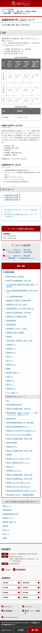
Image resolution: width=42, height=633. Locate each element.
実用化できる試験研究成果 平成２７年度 (19, 451)
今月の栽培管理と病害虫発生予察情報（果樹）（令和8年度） (22, 285)
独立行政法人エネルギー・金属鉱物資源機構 (20, 495)
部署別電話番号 (21, 569)
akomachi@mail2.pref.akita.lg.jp (19, 181)
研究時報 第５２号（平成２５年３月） (18, 482)
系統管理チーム (11, 352)
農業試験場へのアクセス (13, 470)
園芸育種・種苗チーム (13, 372)
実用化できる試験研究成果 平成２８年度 (19, 438)
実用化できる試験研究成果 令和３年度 (18, 408)
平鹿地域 (5, 597)
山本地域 (5, 587)
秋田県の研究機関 (11, 442)
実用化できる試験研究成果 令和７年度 (18, 280)
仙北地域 (25, 592)
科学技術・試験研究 (30, 11)
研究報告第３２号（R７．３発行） (17, 328)
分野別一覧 (11, 11)
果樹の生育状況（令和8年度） (15, 276)
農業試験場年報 (11, 320)
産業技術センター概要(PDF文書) (16, 316)
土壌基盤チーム (11, 344)
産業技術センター (11, 446)
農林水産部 (26, 255)
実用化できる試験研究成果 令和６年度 (18, 312)
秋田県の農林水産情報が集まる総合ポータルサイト (22, 490)
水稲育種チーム (11, 388)
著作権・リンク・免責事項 (32, 612)
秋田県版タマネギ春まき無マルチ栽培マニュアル (21, 430)
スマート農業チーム (12, 392)
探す (22, 630)
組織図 (8, 368)
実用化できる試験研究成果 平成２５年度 (19, 479)
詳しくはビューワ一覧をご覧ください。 (17, 214)
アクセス (7, 569)
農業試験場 (11, 258)
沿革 (7, 400)
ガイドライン (29, 606)
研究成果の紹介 (11, 418)
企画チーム (9, 376)
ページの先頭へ (39, 624)
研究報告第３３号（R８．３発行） (17, 304)
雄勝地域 (25, 597)
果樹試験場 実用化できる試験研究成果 (18, 300)
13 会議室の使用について (26, 258)
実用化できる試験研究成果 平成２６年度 (19, 474)
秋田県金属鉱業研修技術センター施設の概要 (20, 422)
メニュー (8, 630)
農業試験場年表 (11, 324)
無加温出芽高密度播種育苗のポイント (17, 426)
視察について (10, 466)
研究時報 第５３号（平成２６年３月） (18, 487)
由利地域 (5, 592)
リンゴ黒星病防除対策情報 (14, 296)
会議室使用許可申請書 (11, 195)
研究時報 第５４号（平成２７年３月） (18, 459)
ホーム (3, 11)
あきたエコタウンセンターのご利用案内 (18, 434)
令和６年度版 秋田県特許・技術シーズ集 (19, 340)
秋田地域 (25, 587)
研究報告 (9, 336)
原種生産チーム (11, 364)
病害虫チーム (10, 380)
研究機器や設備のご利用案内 (15, 332)
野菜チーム (9, 356)
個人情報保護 (8, 611)
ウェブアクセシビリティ (11, 617)
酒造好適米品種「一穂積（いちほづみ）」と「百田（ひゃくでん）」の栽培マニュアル (22, 413)
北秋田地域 (26, 582)
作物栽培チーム (11, 348)
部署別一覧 (16, 255)
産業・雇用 (20, 11)
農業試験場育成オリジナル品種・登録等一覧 (20, 308)
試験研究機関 (7, 13)
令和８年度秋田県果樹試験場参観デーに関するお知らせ (22, 291)
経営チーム (9, 384)
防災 (36, 630)
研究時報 (9, 454)
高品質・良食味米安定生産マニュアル (17, 462)
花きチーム (9, 360)
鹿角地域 (5, 582)
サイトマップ (8, 606)
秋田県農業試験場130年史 (14, 404)
